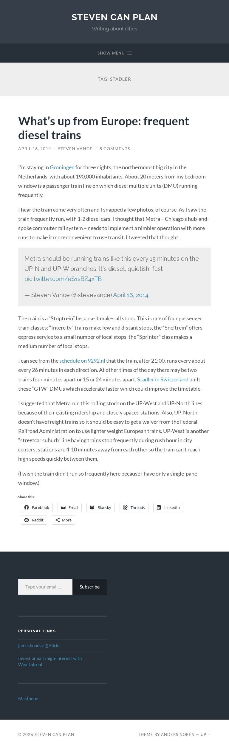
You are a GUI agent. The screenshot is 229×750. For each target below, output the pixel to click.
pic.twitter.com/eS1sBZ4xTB (63, 278)
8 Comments (115, 148)
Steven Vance (75, 148)
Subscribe (90, 586)
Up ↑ (206, 734)
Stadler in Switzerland (162, 379)
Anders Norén (178, 734)
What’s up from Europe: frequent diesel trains (103, 128)
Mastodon (28, 698)
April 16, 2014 (34, 148)
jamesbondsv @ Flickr (39, 645)
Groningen (62, 167)
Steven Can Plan (115, 17)
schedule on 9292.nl (82, 360)
